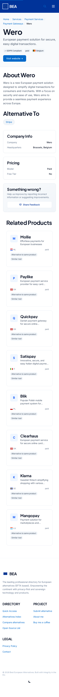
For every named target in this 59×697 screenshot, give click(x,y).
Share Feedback (31, 204)
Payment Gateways (13, 23)
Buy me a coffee (41, 622)
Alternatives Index (12, 616)
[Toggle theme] (29, 681)
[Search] (45, 6)
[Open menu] (53, 6)
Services (16, 19)
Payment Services (34, 19)
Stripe (9, 122)
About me (38, 616)
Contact (7, 651)
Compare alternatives (14, 622)
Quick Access (10, 611)
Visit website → (14, 58)
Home (6, 19)
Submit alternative (42, 611)
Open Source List (11, 628)
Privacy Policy (10, 646)
